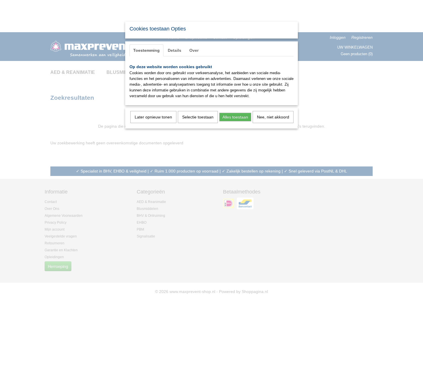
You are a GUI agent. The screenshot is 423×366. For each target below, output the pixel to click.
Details (174, 50)
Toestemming (146, 50)
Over (194, 50)
